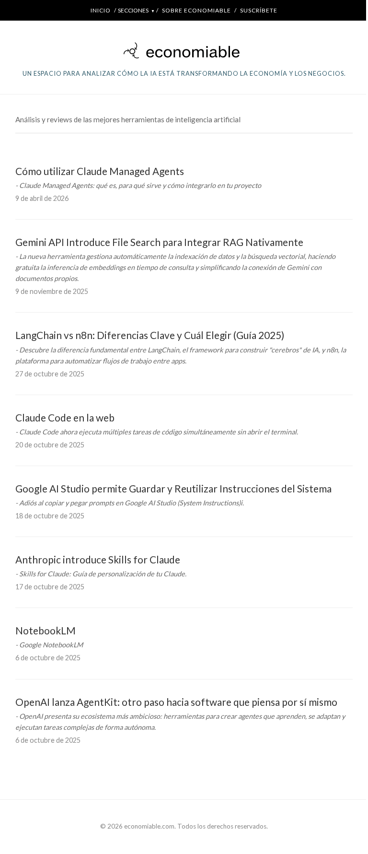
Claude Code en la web (65, 417)
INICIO (101, 10)
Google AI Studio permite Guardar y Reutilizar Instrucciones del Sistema (173, 488)
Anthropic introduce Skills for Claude (97, 559)
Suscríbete (258, 10)
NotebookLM (45, 630)
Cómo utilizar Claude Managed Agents (99, 171)
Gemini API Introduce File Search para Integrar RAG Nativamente (159, 242)
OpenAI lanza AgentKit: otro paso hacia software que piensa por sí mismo (176, 702)
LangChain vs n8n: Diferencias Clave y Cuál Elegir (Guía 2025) (149, 335)
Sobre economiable (196, 10)
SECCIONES (136, 10)
